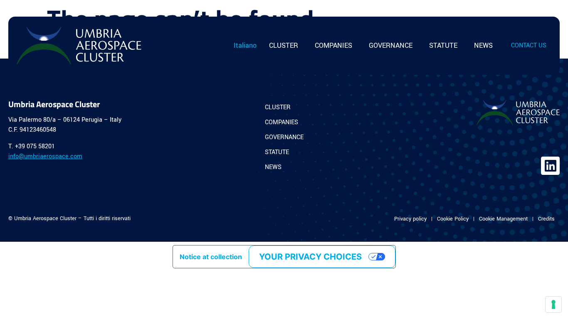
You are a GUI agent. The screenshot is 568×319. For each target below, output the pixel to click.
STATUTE (443, 45)
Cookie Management (503, 219)
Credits (546, 219)
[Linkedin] (550, 166)
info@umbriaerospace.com (45, 156)
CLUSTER (283, 45)
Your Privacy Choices (310, 257)
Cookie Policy (453, 219)
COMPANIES (333, 45)
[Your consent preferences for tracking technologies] (553, 304)
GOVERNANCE (390, 45)
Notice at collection (211, 257)
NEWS (483, 45)
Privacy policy (410, 219)
